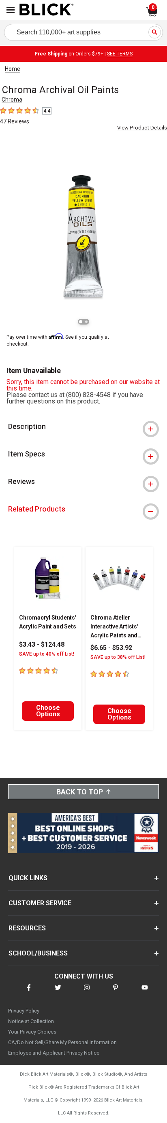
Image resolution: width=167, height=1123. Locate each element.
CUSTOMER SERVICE (40, 903)
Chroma (12, 99)
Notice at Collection (31, 1021)
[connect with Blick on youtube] (145, 992)
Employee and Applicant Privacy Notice (53, 1053)
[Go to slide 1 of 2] (81, 322)
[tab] (83, 426)
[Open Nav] (10, 10)
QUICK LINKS (28, 878)
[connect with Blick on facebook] (29, 992)
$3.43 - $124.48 (41, 644)
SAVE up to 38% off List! (118, 657)
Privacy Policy (23, 1011)
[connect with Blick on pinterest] (115, 992)
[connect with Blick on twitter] (58, 992)
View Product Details (142, 128)
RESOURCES (27, 928)
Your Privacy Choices (32, 1032)
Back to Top (79, 792)
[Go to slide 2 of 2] (86, 322)
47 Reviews (14, 121)
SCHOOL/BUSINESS (38, 953)
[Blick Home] (46, 10)
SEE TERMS (120, 54)
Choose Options (48, 711)
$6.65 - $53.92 (111, 648)
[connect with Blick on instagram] (87, 992)
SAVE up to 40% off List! (46, 654)
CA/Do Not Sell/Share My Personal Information (62, 1042)
